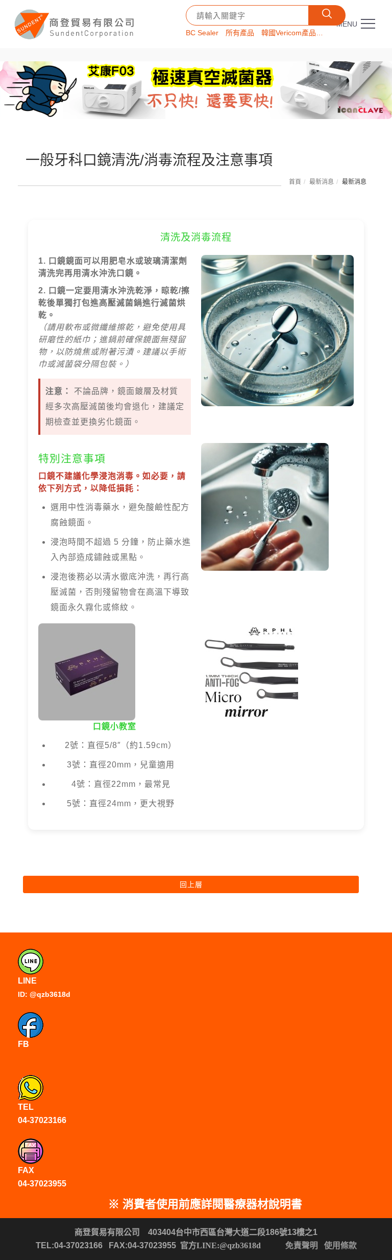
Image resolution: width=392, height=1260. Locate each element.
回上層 (191, 884)
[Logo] (75, 20)
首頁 (295, 181)
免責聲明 (301, 1245)
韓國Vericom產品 (288, 33)
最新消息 (321, 181)
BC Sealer (202, 33)
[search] (327, 15)
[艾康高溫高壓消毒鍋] (196, 90)
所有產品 (240, 33)
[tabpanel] (196, 90)
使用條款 (340, 1245)
